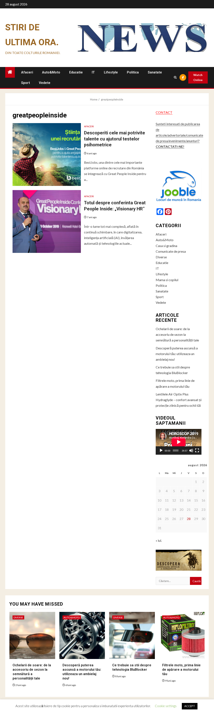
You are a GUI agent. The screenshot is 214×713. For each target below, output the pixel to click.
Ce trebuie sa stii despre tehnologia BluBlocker (131, 667)
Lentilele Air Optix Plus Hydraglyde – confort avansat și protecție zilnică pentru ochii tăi (178, 399)
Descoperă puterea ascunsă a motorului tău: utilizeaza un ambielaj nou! (177, 353)
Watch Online (198, 77)
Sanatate (155, 72)
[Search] (175, 77)
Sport (25, 83)
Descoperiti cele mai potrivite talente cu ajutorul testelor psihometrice (114, 138)
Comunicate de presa (171, 251)
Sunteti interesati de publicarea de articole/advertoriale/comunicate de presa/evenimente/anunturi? (179, 135)
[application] (178, 442)
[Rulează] (161, 450)
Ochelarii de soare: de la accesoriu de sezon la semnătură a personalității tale (177, 334)
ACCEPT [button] (189, 706)
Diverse (161, 257)
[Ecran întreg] (197, 450)
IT (93, 72)
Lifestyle (111, 72)
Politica (133, 72)
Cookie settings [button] (166, 706)
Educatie (76, 72)
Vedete (44, 83)
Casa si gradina (166, 246)
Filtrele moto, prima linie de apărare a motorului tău (181, 669)
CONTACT (164, 112)
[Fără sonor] (191, 450)
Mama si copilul (167, 280)
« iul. (159, 540)
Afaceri (27, 72)
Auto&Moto (51, 72)
